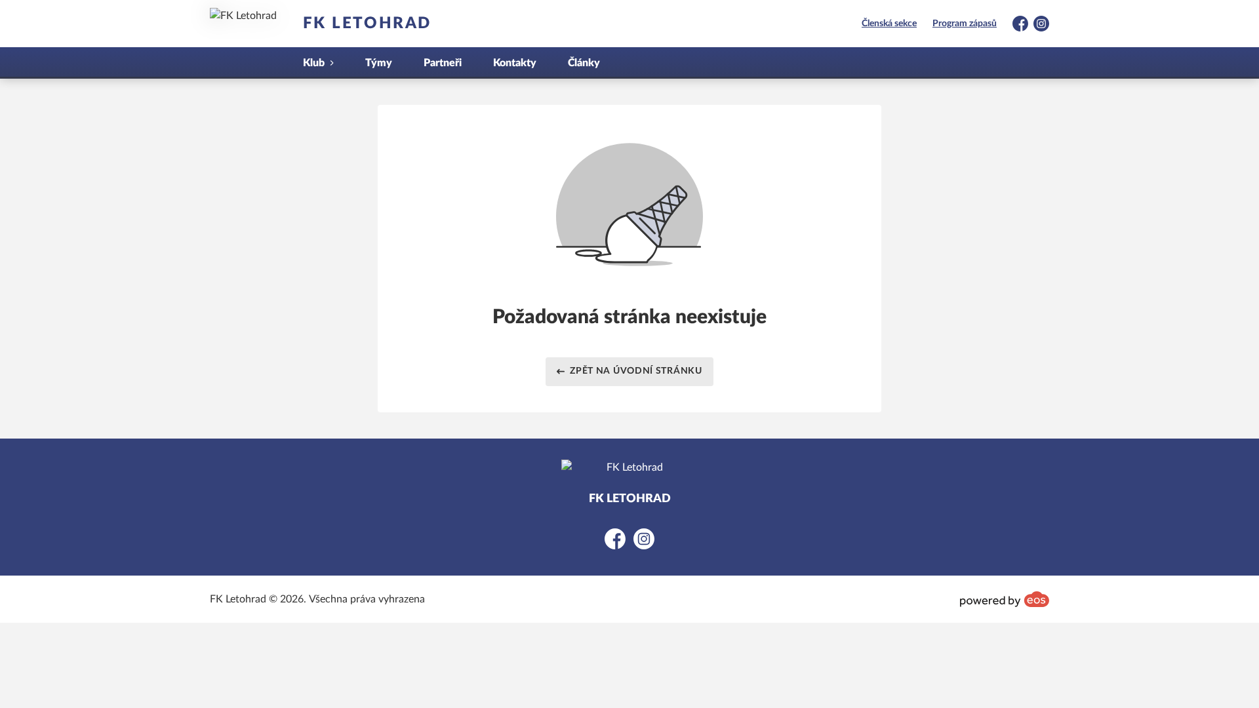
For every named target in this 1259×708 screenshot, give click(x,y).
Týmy (378, 63)
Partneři (443, 63)
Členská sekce (889, 23)
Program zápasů (964, 23)
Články (584, 63)
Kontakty (514, 63)
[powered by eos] (1004, 599)
